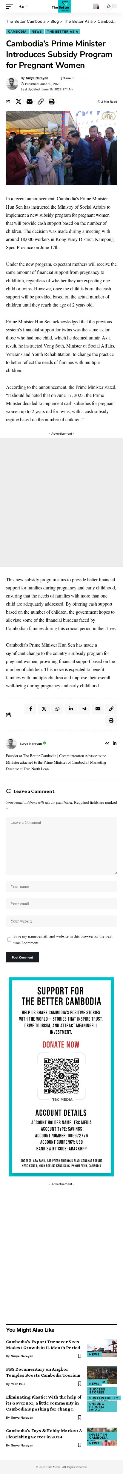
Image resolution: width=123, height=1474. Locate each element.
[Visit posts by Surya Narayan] (11, 743)
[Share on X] (18, 101)
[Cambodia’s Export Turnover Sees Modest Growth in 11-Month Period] (102, 1348)
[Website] (107, 743)
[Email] (29, 101)
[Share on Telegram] (84, 709)
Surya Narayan (37, 78)
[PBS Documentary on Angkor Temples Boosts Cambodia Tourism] (102, 1375)
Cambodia (17, 31)
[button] (11, 6)
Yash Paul (18, 1384)
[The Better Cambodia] (61, 6)
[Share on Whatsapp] (57, 709)
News (37, 31)
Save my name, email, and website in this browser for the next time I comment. (63, 939)
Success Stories (97, 1390)
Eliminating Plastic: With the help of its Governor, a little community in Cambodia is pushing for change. (43, 1402)
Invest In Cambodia (98, 1436)
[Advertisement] (61, 502)
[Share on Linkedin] (71, 709)
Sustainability (104, 1398)
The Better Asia (62, 31)
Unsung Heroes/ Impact (96, 1406)
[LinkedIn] (114, 743)
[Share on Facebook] (30, 709)
